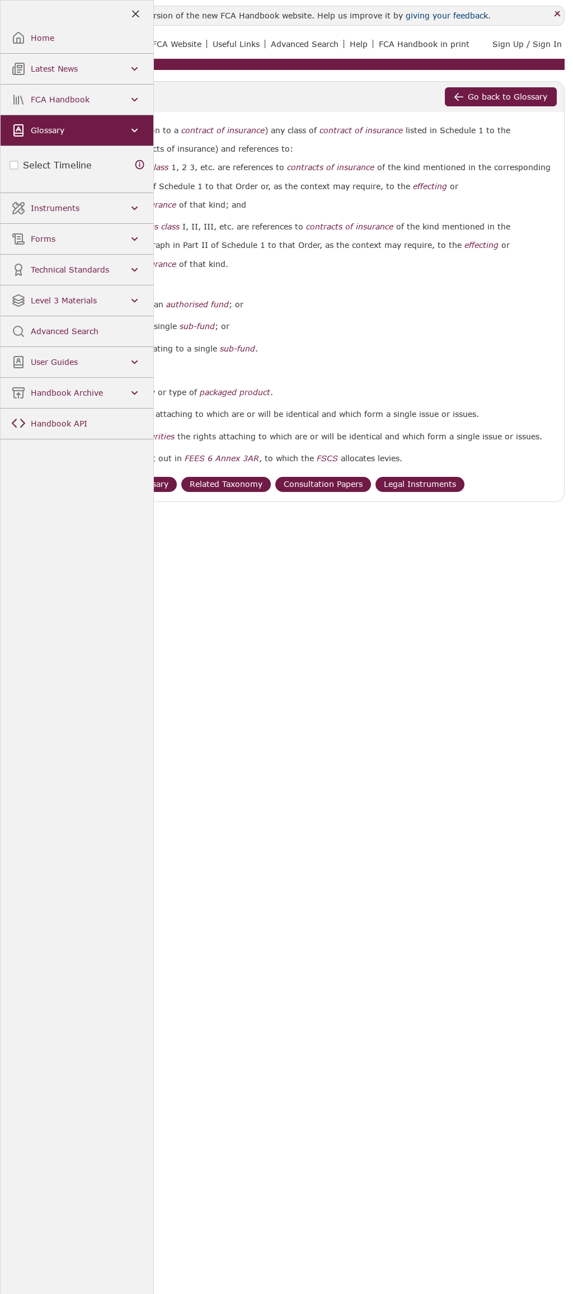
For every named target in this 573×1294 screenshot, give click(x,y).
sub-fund (197, 326)
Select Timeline (57, 165)
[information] (139, 165)
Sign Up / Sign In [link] (527, 44)
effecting (430, 186)
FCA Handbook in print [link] (424, 44)
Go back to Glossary (507, 96)
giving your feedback (447, 15)
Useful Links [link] (236, 44)
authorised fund (197, 304)
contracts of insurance (330, 167)
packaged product (235, 392)
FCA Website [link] (176, 44)
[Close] (557, 14)
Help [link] (359, 44)
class (159, 167)
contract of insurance (223, 130)
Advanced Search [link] (305, 44)
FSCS (327, 458)
